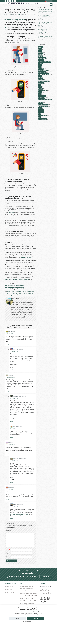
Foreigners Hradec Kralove (11, 591)
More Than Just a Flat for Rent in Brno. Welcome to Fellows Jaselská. (45, 24)
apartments (22, 591)
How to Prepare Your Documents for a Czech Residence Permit (43, 31)
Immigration (27, 605)
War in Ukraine (42, 119)
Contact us (46, 576)
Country (40, 54)
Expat (28, 291)
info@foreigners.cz (15, 576)
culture (12, 291)
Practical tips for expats (44, 99)
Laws (39, 85)
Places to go (41, 97)
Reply (7, 344)
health (30, 603)
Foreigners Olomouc (9, 592)
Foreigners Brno (8, 588)
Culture (40, 56)
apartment (23, 588)
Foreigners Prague (9, 586)
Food (26, 601)
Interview (40, 79)
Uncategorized (42, 115)
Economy (40, 60)
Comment (8, 531)
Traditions (41, 110)
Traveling (17, 295)
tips (33, 293)
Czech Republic (22, 291)
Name (8, 550)
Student (29, 293)
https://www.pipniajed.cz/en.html (19, 514)
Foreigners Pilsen (9, 589)
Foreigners (7, 293)
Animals (40, 47)
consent (22, 613)
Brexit (39, 51)
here (33, 621)
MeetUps (40, 88)
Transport (10, 16)
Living (26, 14)
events (27, 598)
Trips (39, 113)
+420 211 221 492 (31, 576)
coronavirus (28, 593)
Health (40, 76)
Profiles (40, 102)
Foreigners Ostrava (9, 593)
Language (40, 83)
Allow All (36, 618)
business (31, 591)
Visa (39, 117)
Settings (18, 618)
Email (8, 553)
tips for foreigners (9, 295)
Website (8, 557)
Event (39, 65)
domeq (21, 598)
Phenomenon (41, 96)
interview (33, 605)
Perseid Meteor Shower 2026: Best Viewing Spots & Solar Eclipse (45, 17)
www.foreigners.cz (44, 590)
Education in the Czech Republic (44, 62)
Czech (16, 291)
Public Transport (22, 293)
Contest (40, 52)
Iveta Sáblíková (15, 14)
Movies (40, 92)
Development (41, 58)
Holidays (40, 77)
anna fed (31, 586)
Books (40, 49)
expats (32, 291)
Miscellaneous (42, 90)
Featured (22, 14)
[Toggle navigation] (51, 4)
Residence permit (42, 106)
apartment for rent (30, 588)
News (39, 94)
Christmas (22, 593)
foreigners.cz (14, 293)
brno (8, 291)
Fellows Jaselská (42, 70)
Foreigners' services (43, 74)
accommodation (24, 586)
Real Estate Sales (42, 104)
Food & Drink (41, 72)
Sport (39, 108)
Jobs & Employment (43, 81)
